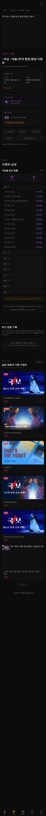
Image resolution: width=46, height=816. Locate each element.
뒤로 (4, 10)
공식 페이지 (24, 298)
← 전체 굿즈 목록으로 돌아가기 (23, 593)
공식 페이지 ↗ (30, 138)
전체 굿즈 (13, 10)
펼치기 (42, 170)
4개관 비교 (40, 362)
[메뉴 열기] (41, 4)
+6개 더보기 (23, 584)
